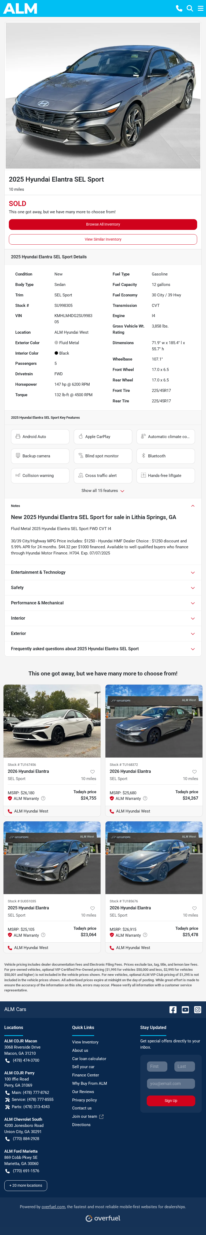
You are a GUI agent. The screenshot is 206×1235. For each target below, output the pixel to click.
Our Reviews (83, 1091)
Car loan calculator (89, 1058)
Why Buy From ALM (89, 1083)
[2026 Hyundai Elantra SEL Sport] (52, 721)
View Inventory (85, 1042)
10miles (88, 778)
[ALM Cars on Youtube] (183, 1009)
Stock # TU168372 (124, 765)
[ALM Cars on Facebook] (171, 1009)
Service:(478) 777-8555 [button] (32, 1099)
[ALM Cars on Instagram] (195, 1009)
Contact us (82, 1108)
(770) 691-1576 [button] (26, 1170)
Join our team (84, 1116)
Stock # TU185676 (124, 901)
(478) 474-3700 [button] (26, 1060)
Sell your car (83, 1066)
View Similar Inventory (103, 239)
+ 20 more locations (25, 1185)
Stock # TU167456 (22, 765)
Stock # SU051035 (22, 901)
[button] (179, 8)
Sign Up (171, 1100)
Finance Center (85, 1075)
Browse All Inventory (103, 224)
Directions (81, 1124)
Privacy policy (84, 1100)
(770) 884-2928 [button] (26, 1138)
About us (80, 1050)
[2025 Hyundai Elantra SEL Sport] (52, 857)
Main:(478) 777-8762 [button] (30, 1092)
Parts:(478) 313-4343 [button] (31, 1106)
